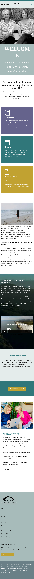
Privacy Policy (5, 534)
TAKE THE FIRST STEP (17, 388)
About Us (4, 511)
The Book (4, 514)
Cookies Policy (5, 537)
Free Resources (5, 517)
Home (3, 508)
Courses (3, 520)
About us (7, 469)
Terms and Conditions (7, 531)
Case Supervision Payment (8, 525)
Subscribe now (7, 554)
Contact (3, 523)
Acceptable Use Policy (7, 539)
